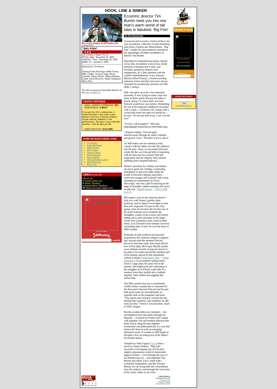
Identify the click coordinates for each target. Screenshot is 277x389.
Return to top (165, 380)
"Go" (153, 343)
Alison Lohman (94, 155)
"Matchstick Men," (151, 257)
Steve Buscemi (94, 162)
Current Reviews (164, 382)
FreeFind (188, 106)
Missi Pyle (92, 164)
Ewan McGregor (94, 145)
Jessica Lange (93, 152)
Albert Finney (93, 147)
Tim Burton (92, 143)
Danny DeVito (93, 157)
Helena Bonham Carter (97, 160)
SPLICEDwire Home (162, 383)
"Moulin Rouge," (145, 189)
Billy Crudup (92, 150)
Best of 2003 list (92, 92)
